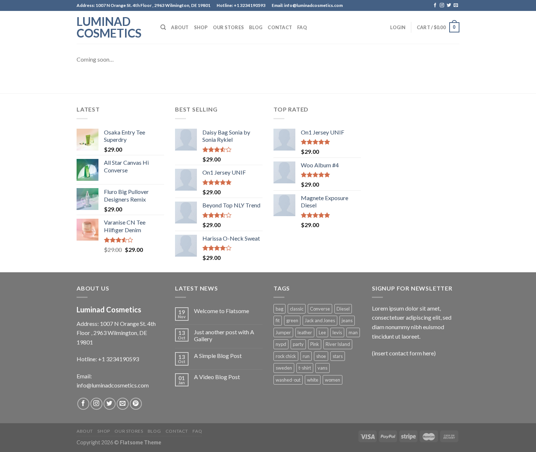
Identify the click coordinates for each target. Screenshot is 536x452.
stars (338, 356)
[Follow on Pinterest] (136, 404)
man (353, 332)
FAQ (302, 27)
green (292, 320)
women (332, 380)
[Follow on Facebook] (435, 5)
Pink (314, 344)
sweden (284, 368)
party (298, 344)
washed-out (288, 380)
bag (279, 309)
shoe (321, 356)
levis (337, 332)
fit (278, 320)
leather (305, 332)
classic (296, 309)
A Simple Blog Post (218, 355)
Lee (322, 332)
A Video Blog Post (217, 376)
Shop (201, 27)
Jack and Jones (320, 320)
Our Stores (228, 27)
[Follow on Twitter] (449, 5)
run (306, 356)
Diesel (343, 309)
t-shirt (305, 368)
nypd (281, 344)
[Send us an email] (456, 5)
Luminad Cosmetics (109, 27)
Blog (256, 27)
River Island (338, 344)
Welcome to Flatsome (221, 310)
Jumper (283, 332)
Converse (320, 309)
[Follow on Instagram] (442, 5)
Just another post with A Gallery (224, 335)
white (312, 380)
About (180, 27)
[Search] (163, 27)
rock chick (286, 356)
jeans (347, 320)
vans (322, 368)
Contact (280, 27)
